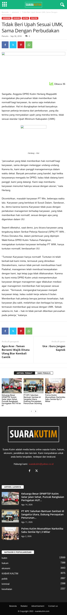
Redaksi (24, 606)
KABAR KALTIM (10, 573)
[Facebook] (5, 44)
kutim (25, 18)
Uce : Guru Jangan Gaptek (53, 347)
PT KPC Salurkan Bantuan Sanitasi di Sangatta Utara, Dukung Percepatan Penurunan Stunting (33, 399)
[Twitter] (13, 44)
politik (34, 18)
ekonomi (15, 12)
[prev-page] (31, 411)
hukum (17, 18)
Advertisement (37, 606)
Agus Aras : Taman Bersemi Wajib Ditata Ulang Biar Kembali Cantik (16, 351)
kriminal (5, 584)
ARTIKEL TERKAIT (24, 373)
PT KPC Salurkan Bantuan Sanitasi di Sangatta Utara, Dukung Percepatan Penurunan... (42, 514)
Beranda (5, 12)
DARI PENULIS (44, 373)
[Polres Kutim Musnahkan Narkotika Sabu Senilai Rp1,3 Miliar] (55, 385)
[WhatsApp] (28, 44)
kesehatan (7, 589)
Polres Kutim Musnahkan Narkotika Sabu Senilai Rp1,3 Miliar (55, 398)
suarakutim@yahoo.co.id (41, 464)
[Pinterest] (21, 44)
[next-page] (35, 411)
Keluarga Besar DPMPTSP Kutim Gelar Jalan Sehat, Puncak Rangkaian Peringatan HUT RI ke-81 (11, 400)
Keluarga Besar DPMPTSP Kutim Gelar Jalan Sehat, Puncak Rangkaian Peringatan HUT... (42, 497)
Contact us (53, 606)
